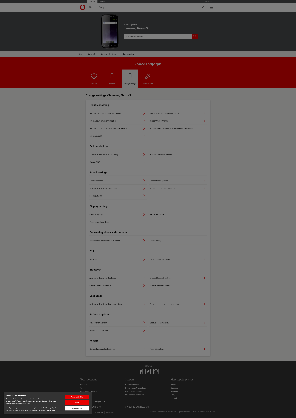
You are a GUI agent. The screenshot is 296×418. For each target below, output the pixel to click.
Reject (77, 403)
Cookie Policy (51, 410)
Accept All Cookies (77, 397)
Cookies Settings (77, 408)
